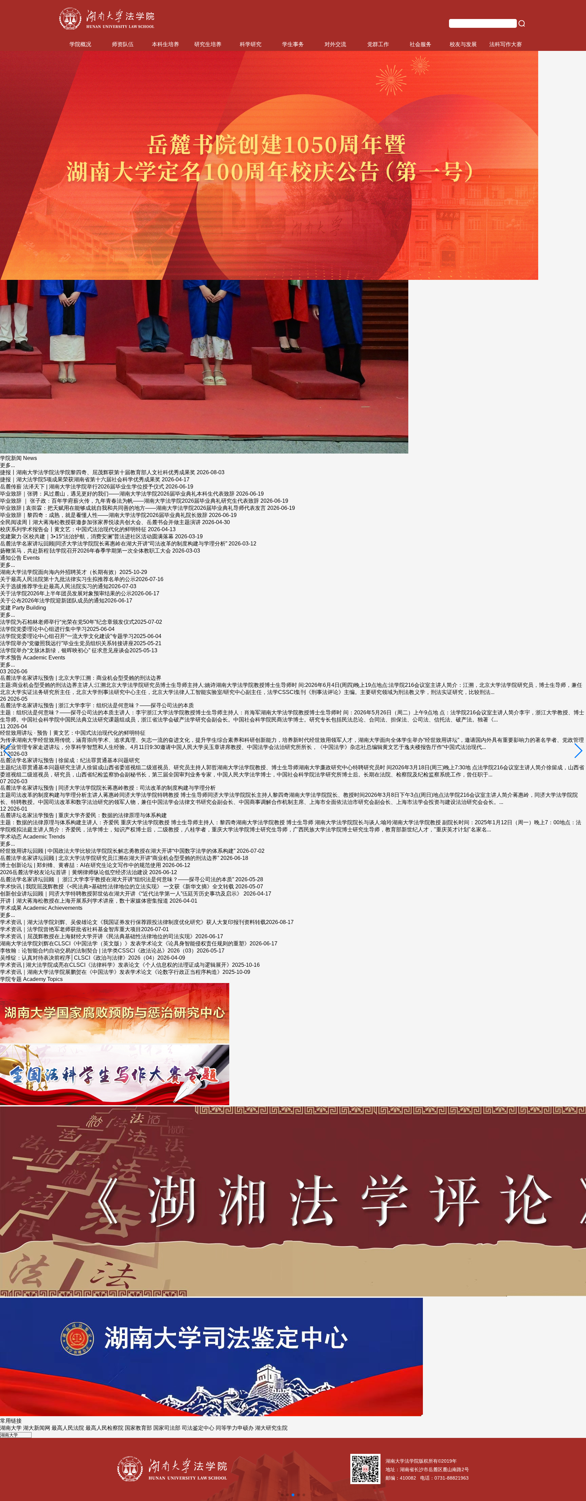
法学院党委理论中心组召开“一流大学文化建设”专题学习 (67, 636)
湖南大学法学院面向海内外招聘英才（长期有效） (59, 572)
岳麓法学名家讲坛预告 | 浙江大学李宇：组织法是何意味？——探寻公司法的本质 (97, 705)
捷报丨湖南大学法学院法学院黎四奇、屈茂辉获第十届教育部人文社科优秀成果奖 (97, 472)
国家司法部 (166, 1428)
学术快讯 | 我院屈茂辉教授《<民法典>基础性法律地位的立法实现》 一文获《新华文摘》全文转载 (117, 886)
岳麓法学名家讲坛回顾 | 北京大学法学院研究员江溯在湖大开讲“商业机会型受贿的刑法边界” (109, 858)
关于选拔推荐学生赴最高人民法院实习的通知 (54, 586)
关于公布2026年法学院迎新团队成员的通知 (52, 600)
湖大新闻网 (36, 1428)
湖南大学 (11, 1428)
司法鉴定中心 (198, 1428)
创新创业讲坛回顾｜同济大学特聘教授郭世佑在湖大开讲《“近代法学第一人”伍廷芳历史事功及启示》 (121, 894)
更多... (7, 465)
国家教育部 (138, 1428)
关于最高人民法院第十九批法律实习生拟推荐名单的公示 (68, 579)
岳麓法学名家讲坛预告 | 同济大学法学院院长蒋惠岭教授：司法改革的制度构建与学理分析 (108, 788)
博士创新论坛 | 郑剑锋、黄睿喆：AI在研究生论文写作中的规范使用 (80, 865)
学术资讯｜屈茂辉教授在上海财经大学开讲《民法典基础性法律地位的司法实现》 (97, 936)
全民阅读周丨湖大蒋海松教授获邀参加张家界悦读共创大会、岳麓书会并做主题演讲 (100, 522)
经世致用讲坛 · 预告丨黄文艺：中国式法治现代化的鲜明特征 (72, 733)
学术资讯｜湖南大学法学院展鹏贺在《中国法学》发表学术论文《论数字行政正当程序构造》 (111, 972)
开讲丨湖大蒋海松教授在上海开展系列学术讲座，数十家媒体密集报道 (84, 901)
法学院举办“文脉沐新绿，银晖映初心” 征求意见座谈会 (65, 650)
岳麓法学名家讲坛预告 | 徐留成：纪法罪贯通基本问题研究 (70, 760)
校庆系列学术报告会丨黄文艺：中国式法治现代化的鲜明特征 (73, 529)
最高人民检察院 (104, 1428)
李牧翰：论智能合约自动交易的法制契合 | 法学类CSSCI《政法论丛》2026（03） (98, 951)
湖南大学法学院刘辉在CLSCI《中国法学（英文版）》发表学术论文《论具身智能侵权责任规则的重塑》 (125, 943)
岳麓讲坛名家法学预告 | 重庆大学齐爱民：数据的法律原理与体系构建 (83, 815)
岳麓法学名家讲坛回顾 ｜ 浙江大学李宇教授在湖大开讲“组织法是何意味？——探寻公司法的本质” (117, 879)
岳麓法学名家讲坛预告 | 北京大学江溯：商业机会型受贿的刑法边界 (80, 678)
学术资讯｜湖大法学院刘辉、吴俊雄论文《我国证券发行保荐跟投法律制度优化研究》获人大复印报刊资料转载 (133, 922)
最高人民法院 (68, 1428)
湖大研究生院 (271, 1428)
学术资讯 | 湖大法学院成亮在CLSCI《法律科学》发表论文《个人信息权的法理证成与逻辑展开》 (116, 965)
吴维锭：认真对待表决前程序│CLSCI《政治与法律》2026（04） (78, 958)
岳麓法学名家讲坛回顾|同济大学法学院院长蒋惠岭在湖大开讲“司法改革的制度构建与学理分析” (113, 543)
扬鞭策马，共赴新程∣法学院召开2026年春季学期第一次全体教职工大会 (85, 551)
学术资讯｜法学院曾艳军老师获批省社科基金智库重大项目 (70, 929)
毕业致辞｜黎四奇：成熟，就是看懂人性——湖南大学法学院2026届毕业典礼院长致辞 (104, 515)
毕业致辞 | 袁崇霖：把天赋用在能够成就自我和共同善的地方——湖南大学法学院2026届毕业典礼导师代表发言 (133, 508)
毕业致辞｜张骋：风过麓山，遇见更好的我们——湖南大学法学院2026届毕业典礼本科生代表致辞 (117, 494)
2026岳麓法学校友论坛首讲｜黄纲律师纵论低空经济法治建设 (74, 872)
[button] (8, 750)
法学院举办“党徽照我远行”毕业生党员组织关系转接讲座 (67, 643)
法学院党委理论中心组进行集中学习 (43, 629)
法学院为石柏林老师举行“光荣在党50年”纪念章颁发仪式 (67, 622)
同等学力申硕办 (235, 1428)
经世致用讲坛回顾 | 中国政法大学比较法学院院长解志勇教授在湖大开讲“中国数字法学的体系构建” (117, 851)
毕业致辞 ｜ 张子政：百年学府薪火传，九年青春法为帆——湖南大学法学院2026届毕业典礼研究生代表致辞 (129, 501)
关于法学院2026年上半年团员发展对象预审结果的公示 (66, 593)
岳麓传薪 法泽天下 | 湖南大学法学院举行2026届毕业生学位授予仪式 (82, 486)
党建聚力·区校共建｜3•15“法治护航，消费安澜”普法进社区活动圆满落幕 (87, 536)
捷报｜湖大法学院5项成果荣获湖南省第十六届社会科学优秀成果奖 (80, 479)
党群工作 (378, 44)
